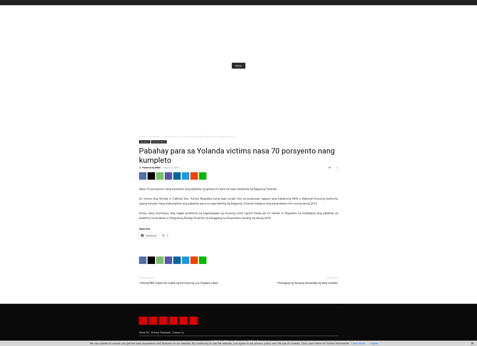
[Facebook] (319, 3)
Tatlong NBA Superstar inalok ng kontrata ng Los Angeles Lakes (178, 283)
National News (159, 141)
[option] (238, 65)
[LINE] (202, 176)
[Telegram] (185, 176)
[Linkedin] (177, 176)
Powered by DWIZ (151, 167)
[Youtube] (336, 3)
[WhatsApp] (160, 176)
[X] (331, 3)
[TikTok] (327, 3)
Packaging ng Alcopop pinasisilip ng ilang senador (307, 283)
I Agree (373, 343)
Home (238, 65)
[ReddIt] (194, 176)
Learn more (358, 343)
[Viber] (168, 176)
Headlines (154, 136)
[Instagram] (323, 3)
